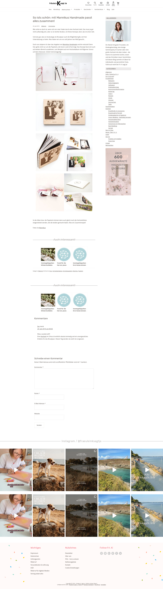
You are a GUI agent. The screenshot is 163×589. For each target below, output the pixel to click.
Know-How (111, 141)
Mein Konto (113, 5)
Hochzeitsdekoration (114, 119)
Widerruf (33, 562)
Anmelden (103, 584)
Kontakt (108, 4)
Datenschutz (35, 556)
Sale (113, 9)
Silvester (111, 100)
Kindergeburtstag (113, 87)
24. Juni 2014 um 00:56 (45, 329)
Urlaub (108, 143)
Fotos (50, 271)
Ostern (110, 94)
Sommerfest (112, 102)
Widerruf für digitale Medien (40, 571)
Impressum (34, 553)
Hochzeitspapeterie (67, 271)
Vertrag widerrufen (37, 574)
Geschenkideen (110, 106)
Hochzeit (43, 336)
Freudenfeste (110, 78)
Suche (94, 4)
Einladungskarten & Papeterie (117, 115)
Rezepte (110, 96)
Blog (108, 9)
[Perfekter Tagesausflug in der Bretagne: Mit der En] (114, 470)
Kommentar (38, 367)
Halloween (111, 85)
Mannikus (42, 228)
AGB (32, 568)
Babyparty (111, 81)
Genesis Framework (89, 584)
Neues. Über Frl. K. (111, 132)
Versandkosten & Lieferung (40, 565)
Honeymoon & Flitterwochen (117, 124)
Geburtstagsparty (113, 83)
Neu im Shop (109, 130)
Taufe (110, 104)
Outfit (107, 134)
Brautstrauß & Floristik (115, 113)
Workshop (56, 9)
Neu (50, 9)
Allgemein (43, 26)
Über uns (68, 556)
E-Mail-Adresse (40, 403)
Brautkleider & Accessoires (116, 111)
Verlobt (110, 128)
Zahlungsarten (35, 559)
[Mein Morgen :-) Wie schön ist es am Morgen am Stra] (147, 470)
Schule (110, 98)
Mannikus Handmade (70, 44)
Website (37, 414)
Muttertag (111, 91)
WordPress (97, 584)
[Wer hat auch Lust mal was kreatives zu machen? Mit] (16, 470)
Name (37, 393)
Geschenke (87, 9)
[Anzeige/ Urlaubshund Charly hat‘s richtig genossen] (49, 470)
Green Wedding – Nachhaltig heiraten (119, 117)
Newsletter (101, 4)
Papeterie (80, 271)
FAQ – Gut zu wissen (72, 559)
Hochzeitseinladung (57, 271)
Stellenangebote (70, 562)
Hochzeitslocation (113, 121)
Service (108, 137)
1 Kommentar (51, 26)
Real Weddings (112, 126)
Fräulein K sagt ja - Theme (75, 584)
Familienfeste (99, 9)
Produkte (77, 9)
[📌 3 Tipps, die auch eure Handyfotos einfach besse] (81, 470)
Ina (38, 326)
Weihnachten (109, 145)
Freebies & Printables (114, 139)
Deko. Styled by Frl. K (112, 74)
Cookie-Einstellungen (72, 568)
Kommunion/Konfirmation (116, 89)
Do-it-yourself (110, 76)
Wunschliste (88, 4)
